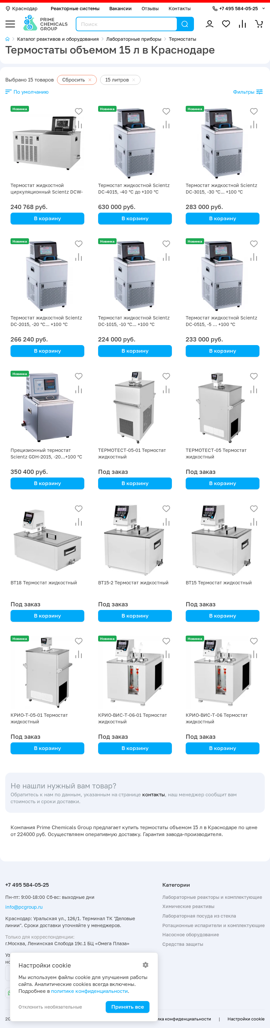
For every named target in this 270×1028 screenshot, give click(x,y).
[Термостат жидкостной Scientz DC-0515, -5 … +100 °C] (222, 275)
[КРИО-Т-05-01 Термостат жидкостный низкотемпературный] (47, 672)
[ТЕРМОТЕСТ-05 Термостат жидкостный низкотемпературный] (222, 407)
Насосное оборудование (190, 934)
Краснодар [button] (25, 8)
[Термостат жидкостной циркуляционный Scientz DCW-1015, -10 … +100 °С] (47, 142)
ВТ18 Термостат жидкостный (44, 582)
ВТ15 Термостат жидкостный (219, 582)
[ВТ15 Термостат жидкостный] (222, 540)
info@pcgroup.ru (23, 907)
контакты (153, 794)
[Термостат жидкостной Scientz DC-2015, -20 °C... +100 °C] (47, 275)
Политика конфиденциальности (177, 1018)
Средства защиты (182, 944)
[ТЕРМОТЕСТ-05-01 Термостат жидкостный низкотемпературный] (135, 407)
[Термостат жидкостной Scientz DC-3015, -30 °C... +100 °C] (222, 142)
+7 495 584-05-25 (238, 8)
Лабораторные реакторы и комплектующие (212, 897)
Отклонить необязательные (50, 1007)
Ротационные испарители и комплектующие (213, 925)
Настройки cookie (246, 1018)
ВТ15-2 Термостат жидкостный (133, 582)
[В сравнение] (78, 124)
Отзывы (150, 8)
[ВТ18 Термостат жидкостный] (47, 540)
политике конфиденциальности (89, 991)
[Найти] (185, 24)
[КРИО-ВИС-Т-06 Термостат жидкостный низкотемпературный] (222, 672)
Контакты (180, 8)
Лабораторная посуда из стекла (199, 916)
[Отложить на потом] (78, 111)
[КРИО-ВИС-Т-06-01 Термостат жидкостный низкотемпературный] (135, 672)
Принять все (127, 1006)
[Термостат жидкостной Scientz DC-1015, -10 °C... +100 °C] (135, 275)
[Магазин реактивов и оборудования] (11, 39)
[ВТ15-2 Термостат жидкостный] (135, 540)
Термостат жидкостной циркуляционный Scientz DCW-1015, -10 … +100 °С (47, 191)
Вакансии (120, 8)
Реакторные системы (75, 8)
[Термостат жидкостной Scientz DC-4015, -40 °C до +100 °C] (135, 142)
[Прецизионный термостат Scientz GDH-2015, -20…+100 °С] (47, 407)
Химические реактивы (188, 906)
